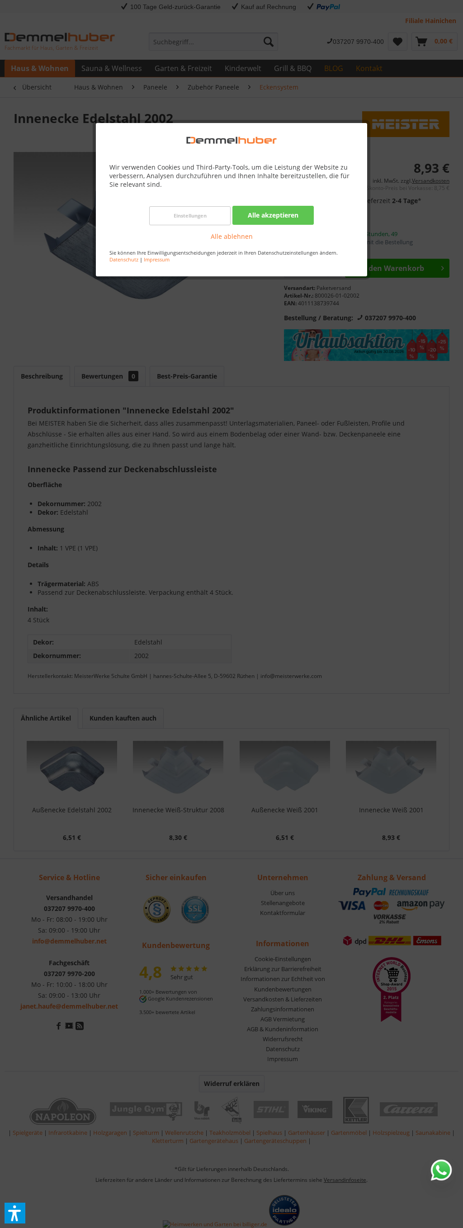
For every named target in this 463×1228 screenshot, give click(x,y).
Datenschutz (123, 259)
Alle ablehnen (232, 236)
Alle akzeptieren (273, 215)
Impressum (157, 259)
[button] (15, 1213)
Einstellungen (190, 215)
